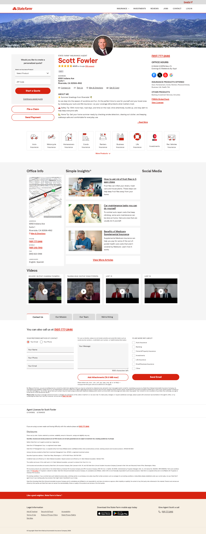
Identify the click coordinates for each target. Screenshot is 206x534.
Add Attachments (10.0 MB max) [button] (103, 377)
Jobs (165, 9)
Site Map (30, 518)
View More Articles (103, 260)
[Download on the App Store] (104, 513)
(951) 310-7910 (35, 248)
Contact (177, 9)
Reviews (155, 9)
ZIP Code (20, 82)
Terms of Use (31, 515)
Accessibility (66, 511)
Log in (189, 9)
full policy (35, 470)
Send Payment (33, 117)
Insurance (122, 9)
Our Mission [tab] (61, 317)
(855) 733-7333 (66, 396)
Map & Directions (38, 233)
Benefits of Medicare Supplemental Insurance (116, 233)
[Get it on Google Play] (121, 513)
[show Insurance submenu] (128, 8)
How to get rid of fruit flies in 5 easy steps (120, 180)
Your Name (32, 350)
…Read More (142, 122)
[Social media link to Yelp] (165, 75)
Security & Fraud (47, 511)
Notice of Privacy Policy (49, 515)
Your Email (34, 342)
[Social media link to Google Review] (171, 75)
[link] (22, 8)
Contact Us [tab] (38, 317)
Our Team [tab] (84, 317)
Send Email (156, 377)
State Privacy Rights (69, 515)
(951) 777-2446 (161, 56)
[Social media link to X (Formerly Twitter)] (159, 75)
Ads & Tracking (32, 511)
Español (187, 2)
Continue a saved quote (33, 99)
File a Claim (33, 109)
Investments (139, 9)
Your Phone (48, 342)
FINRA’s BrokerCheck (160, 99)
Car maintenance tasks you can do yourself (120, 207)
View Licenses (157, 103)
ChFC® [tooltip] (61, 71)
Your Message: (85, 346)
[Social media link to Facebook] (154, 75)
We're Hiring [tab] (107, 317)
